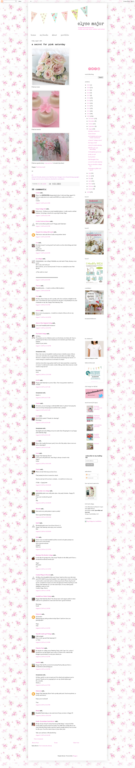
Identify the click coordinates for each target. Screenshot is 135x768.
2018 (88, 93)
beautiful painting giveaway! (97, 436)
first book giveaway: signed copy (97, 417)
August (91, 129)
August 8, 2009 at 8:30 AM (43, 422)
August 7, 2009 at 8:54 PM (43, 280)
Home (56, 742)
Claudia (38, 403)
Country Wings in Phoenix (43, 575)
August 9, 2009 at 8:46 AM (43, 735)
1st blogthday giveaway (94, 152)
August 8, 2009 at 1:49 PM (43, 590)
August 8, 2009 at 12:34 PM (43, 569)
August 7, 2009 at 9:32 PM (43, 305)
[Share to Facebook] (58, 184)
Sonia (37, 453)
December (91, 118)
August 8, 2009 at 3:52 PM (43, 656)
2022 (88, 85)
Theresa (38, 285)
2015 (88, 100)
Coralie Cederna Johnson (43, 221)
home (33, 35)
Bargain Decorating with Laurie (44, 232)
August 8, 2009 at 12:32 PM (43, 549)
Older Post (76, 742)
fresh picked (91, 157)
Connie (38, 192)
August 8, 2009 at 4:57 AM (43, 387)
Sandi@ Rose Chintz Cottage (43, 596)
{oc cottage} (39, 258)
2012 (88, 108)
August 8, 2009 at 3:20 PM (43, 628)
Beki (37, 537)
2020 (88, 87)
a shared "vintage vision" (95, 140)
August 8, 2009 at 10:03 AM (43, 463)
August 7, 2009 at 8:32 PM (43, 226)
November (92, 121)
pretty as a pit (92, 154)
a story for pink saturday (95, 145)
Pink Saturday (40, 167)
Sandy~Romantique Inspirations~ (45, 721)
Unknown (38, 614)
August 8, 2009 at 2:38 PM (43, 608)
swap (45, 163)
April (90, 181)
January (91, 189)
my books (44, 35)
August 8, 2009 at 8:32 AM (43, 435)
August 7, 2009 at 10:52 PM (43, 328)
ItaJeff (37, 523)
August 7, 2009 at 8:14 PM (43, 203)
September (92, 126)
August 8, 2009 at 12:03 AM (43, 374)
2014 (88, 103)
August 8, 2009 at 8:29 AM (43, 410)
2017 (88, 95)
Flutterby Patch (40, 648)
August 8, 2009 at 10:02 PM (43, 715)
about (54, 35)
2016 (88, 98)
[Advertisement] (94, 49)
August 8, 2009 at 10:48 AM (43, 503)
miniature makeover (94, 131)
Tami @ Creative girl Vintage (44, 634)
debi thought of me (93, 159)
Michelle (38, 508)
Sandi (37, 416)
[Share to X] (56, 184)
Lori (37, 441)
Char (37, 296)
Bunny (37, 710)
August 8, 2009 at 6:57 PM (43, 685)
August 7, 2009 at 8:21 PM (43, 215)
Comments (90, 478)
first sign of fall (92, 142)
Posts (88, 474)
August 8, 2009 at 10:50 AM (43, 517)
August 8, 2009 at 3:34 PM (43, 642)
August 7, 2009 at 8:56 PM (43, 290)
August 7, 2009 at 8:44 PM (43, 253)
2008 (88, 192)
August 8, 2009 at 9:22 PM (43, 705)
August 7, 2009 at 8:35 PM (43, 237)
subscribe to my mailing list (94, 456)
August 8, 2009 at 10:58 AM (43, 531)
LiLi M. (38, 380)
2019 (88, 90)
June (90, 176)
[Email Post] (49, 183)
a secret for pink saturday (95, 162)
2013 (88, 106)
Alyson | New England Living (44, 323)
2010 (88, 113)
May (90, 178)
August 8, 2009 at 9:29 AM (43, 447)
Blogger (75, 756)
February (91, 186)
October (91, 124)
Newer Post (35, 742)
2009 (88, 116)
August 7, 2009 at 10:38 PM (43, 317)
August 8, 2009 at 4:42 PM (43, 669)
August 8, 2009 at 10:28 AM (43, 485)
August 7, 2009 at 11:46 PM (43, 346)
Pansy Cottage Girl (41, 209)
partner (50, 163)
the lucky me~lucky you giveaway (98, 408)
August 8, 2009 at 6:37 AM (43, 397)
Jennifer (38, 662)
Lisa (37, 242)
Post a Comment (38, 739)
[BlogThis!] (55, 184)
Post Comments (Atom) (45, 745)
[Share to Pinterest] (60, 184)
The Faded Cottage (41, 333)
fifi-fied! (96, 443)
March (90, 183)
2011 (88, 111)
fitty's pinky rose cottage (42, 491)
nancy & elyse (92, 133)
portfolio (65, 35)
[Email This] (53, 184)
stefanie (38, 310)
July (90, 173)
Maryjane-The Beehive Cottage (44, 555)
